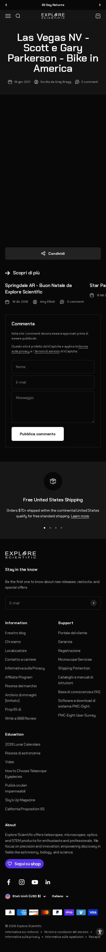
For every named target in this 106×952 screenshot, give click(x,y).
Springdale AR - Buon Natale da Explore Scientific (38, 288)
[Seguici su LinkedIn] (48, 882)
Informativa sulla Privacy (25, 668)
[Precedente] (6, 5)
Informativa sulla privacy (22, 937)
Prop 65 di (13, 709)
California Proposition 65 (25, 809)
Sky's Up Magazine (20, 800)
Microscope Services (75, 659)
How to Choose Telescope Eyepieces (26, 773)
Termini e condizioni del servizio (66, 932)
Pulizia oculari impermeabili (16, 788)
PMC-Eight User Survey (77, 715)
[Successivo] (100, 5)
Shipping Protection (74, 668)
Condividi (56, 253)
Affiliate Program (18, 677)
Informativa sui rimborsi (22, 932)
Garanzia (65, 641)
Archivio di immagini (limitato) (21, 698)
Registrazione (69, 650)
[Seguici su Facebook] (8, 882)
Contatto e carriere (20, 659)
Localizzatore (16, 650)
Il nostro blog (15, 633)
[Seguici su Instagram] (21, 882)
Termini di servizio (47, 351)
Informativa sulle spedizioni (64, 937)
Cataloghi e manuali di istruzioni (75, 680)
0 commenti (89, 82)
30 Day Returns (53, 5)
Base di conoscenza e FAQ (79, 691)
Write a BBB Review (20, 718)
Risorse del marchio (21, 686)
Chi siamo (13, 641)
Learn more (80, 516)
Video (9, 761)
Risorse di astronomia (22, 753)
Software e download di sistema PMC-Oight (76, 703)
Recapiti (94, 937)
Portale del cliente (72, 633)
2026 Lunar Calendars (22, 744)
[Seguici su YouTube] (34, 882)
